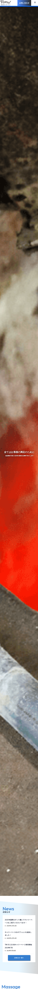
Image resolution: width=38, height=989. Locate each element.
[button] (35, 2)
